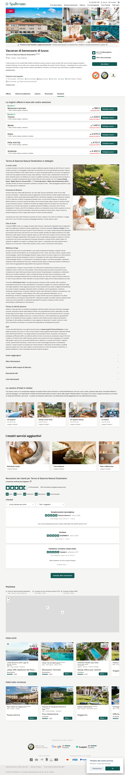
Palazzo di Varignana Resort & (54, 708)
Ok (112, 768)
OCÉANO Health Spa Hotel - (88, 664)
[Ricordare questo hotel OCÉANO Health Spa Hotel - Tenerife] (78, 644)
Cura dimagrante (93, 5)
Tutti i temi (115, 5)
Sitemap (52, 772)
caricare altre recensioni (62, 575)
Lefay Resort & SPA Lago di (17, 664)
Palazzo (84, 707)
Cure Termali (105, 5)
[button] (47, 607)
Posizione (60, 94)
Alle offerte (104, 64)
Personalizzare (97, 768)
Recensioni (49, 94)
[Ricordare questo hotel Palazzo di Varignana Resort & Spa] (43, 688)
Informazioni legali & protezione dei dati (32, 772)
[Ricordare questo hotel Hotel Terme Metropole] (43, 644)
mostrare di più (10, 70)
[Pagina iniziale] (16, 3)
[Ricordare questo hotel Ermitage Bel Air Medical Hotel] (113, 688)
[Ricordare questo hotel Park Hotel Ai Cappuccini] (7, 688)
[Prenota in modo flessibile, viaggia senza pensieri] (106, 44)
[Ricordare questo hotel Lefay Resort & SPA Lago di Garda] (7, 644)
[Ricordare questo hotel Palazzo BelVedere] (113, 644)
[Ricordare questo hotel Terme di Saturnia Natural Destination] (117, 9)
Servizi (46, 772)
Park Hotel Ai (17, 707)
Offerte (8, 94)
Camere (37, 94)
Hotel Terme (53, 663)
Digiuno (82, 5)
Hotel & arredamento (22, 94)
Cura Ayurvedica (56, 5)
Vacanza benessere (71, 5)
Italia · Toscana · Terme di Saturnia (17, 58)
